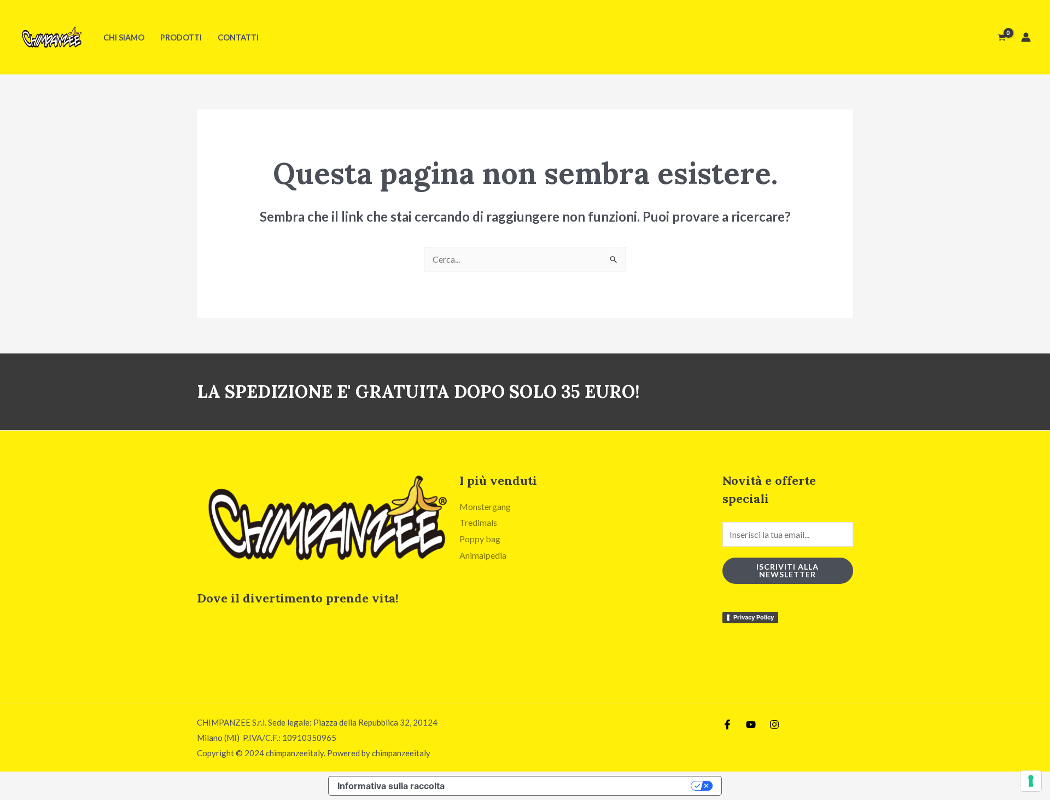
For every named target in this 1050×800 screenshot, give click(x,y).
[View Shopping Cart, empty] (1001, 37)
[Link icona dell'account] (1026, 37)
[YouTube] (751, 724)
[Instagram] (774, 724)
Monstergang (485, 506)
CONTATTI (238, 37)
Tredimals (478, 522)
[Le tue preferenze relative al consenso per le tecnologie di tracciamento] (1030, 780)
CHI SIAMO (123, 37)
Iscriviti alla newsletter (787, 570)
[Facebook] (727, 724)
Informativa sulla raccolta (391, 785)
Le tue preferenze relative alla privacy (573, 785)
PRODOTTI (181, 37)
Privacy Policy (753, 617)
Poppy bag (479, 539)
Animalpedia (482, 555)
